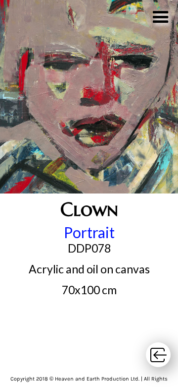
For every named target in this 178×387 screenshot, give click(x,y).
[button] (160, 15)
